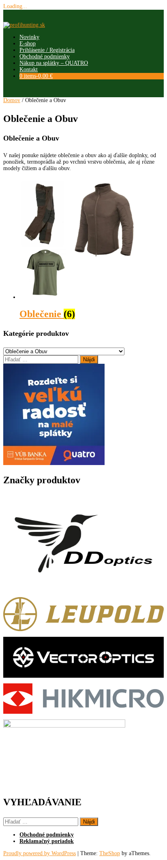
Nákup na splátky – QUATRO (53, 63)
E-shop (27, 44)
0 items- (36, 76)
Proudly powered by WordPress (39, 853)
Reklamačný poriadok (46, 841)
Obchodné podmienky (44, 56)
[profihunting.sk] (24, 25)
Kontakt (28, 69)
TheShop (109, 853)
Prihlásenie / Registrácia (47, 50)
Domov (11, 100)
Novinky (29, 37)
